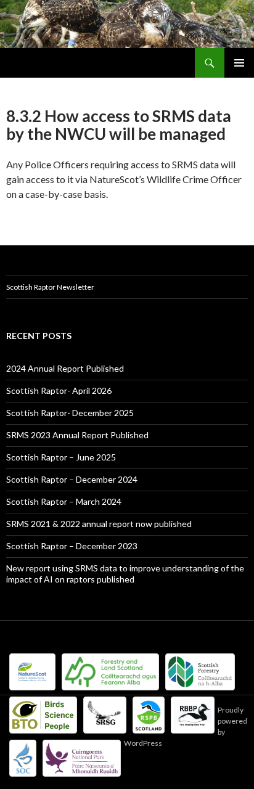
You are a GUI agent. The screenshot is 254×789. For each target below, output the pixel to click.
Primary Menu (239, 63)
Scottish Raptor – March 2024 (63, 501)
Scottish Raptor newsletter (50, 287)
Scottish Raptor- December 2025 (70, 412)
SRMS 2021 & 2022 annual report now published (99, 523)
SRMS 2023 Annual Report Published (77, 435)
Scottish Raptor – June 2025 (61, 457)
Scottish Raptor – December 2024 (71, 479)
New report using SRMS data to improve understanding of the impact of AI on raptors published (125, 573)
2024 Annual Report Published (65, 368)
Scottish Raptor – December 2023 (71, 546)
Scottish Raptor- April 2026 (59, 390)
